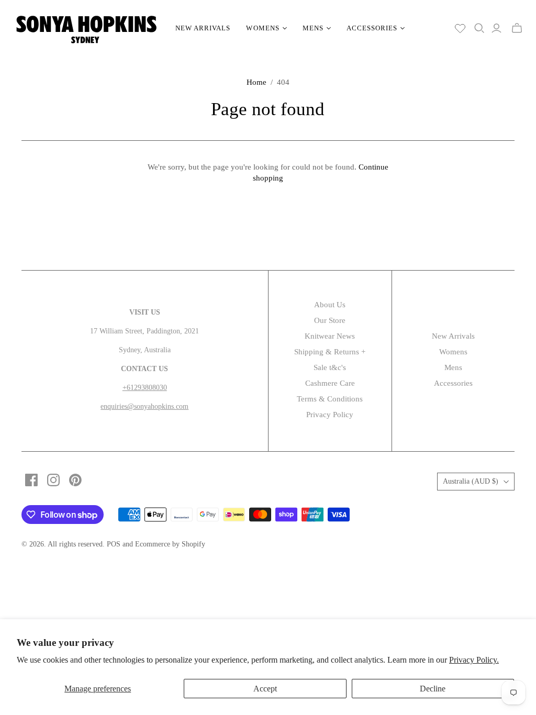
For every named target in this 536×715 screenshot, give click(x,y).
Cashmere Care (330, 383)
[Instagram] (53, 480)
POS (113, 544)
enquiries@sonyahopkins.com (144, 406)
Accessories (453, 383)
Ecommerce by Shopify (170, 544)
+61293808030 (144, 388)
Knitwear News (330, 336)
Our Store (329, 320)
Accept (265, 688)
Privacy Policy (329, 414)
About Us (329, 304)
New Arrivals (202, 28)
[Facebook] (31, 480)
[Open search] (479, 28)
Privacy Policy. (474, 659)
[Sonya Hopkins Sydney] (86, 28)
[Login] (496, 28)
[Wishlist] (460, 28)
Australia (470, 481)
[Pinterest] (75, 480)
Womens (453, 352)
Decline (432, 688)
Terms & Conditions (330, 399)
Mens (453, 367)
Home (256, 82)
